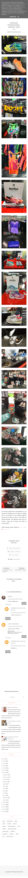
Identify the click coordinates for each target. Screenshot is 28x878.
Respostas (8, 604)
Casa (3, 836)
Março (4, 795)
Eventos (18, 559)
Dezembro (5, 774)
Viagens (4, 826)
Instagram (5, 529)
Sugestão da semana (12, 828)
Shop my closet (10, 836)
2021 (4, 758)
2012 (4, 806)
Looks (3, 821)
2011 (4, 809)
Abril (4, 793)
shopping (13, 831)
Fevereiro (5, 797)
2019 (4, 763)
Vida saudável (5, 831)
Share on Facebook (14, 548)
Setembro (5, 781)
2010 (4, 811)
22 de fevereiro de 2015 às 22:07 (15, 626)
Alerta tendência (11, 826)
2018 (4, 765)
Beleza (15, 821)
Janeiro (4, 800)
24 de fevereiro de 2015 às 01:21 (18, 612)
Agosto (4, 784)
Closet (14, 559)
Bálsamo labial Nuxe (13, 707)
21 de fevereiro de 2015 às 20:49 (15, 599)
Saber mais (13, 16)
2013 (4, 804)
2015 (4, 772)
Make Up (14, 823)
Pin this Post (15, 555)
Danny (10, 596)
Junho (4, 788)
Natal (19, 826)
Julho (4, 786)
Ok (18, 16)
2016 (4, 770)
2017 (4, 768)
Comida (4, 828)
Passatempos (9, 821)
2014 (4, 802)
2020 (4, 761)
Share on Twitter (15, 551)
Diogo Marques (13, 624)
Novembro (5, 777)
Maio (4, 790)
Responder (24, 603)
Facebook (22, 527)
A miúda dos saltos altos (18, 609)
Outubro (5, 779)
